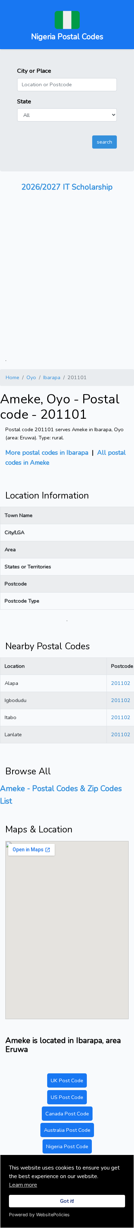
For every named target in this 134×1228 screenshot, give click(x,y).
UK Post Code (67, 1080)
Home (12, 377)
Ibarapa (51, 377)
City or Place (34, 71)
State (24, 101)
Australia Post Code (67, 1130)
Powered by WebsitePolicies (39, 1214)
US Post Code (67, 1097)
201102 (120, 683)
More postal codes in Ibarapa (46, 452)
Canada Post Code (67, 1113)
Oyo (31, 377)
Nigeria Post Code (67, 1146)
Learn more (23, 1185)
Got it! (67, 1200)
